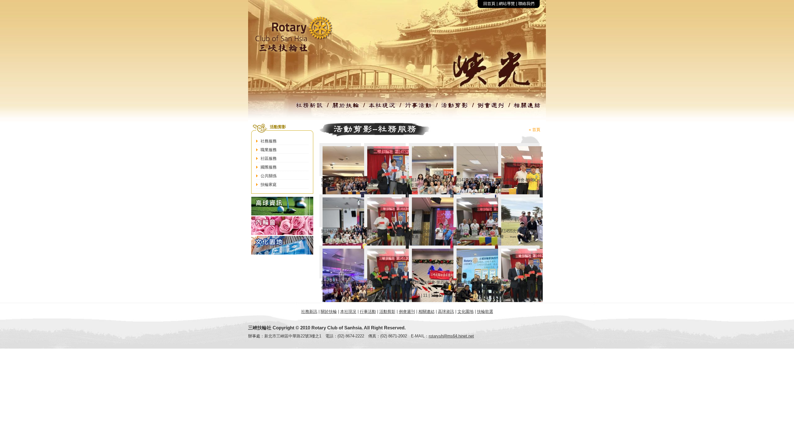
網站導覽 (507, 3)
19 (487, 295)
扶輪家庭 (269, 184)
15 (456, 295)
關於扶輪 (329, 311)
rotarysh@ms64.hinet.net (451, 336)
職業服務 (269, 149)
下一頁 (504, 295)
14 (448, 295)
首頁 (536, 129)
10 (417, 295)
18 (479, 295)
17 (472, 295)
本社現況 (348, 311)
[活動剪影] (454, 108)
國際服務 (269, 167)
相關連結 (426, 311)
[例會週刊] (490, 108)
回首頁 (489, 3)
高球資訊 (446, 311)
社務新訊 (309, 311)
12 (433, 295)
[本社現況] (382, 108)
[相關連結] (527, 108)
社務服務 (269, 141)
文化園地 (465, 311)
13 (441, 295)
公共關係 (269, 176)
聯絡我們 (526, 3)
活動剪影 (387, 311)
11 (425, 295)
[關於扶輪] (345, 108)
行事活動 (368, 311)
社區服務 (269, 158)
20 (495, 295)
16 (464, 295)
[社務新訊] (309, 108)
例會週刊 (407, 311)
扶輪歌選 (485, 311)
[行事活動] (418, 108)
